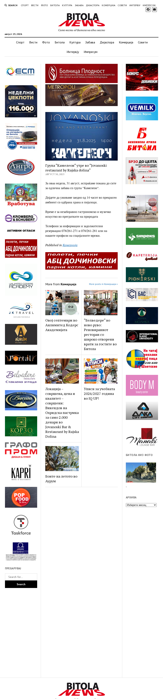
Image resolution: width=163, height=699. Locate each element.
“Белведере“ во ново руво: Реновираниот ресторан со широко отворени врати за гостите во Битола (100, 334)
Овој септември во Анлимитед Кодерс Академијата (61, 325)
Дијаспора (92, 5)
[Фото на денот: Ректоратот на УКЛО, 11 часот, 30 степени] (141, 472)
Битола (55, 5)
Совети (122, 5)
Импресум (149, 5)
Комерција (108, 5)
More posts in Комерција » (103, 283)
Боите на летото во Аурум (61, 478)
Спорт (25, 5)
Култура (67, 5)
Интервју (135, 5)
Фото (44, 5)
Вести (35, 5)
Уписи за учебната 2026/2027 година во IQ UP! (99, 393)
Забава (79, 5)
